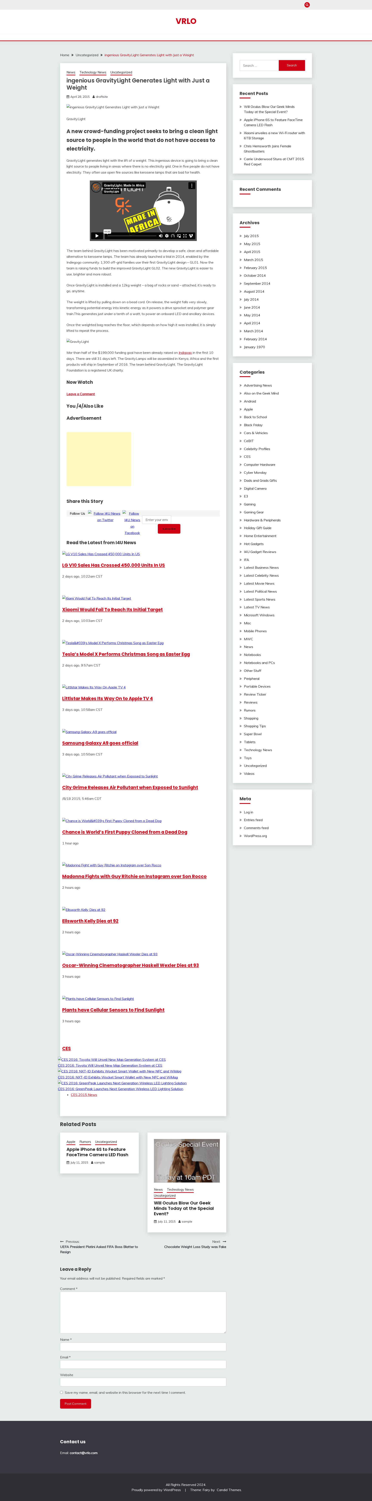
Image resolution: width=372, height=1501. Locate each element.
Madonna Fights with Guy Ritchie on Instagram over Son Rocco (134, 876)
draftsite (102, 97)
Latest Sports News (259, 599)
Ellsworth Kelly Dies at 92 (90, 921)
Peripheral (251, 678)
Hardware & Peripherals (262, 520)
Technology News (92, 72)
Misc (247, 623)
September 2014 (257, 283)
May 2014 (252, 315)
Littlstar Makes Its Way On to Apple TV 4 (107, 698)
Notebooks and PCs (259, 662)
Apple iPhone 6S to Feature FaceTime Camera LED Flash (97, 1152)
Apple (71, 1142)
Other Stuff (252, 670)
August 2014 (254, 291)
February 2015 (255, 268)
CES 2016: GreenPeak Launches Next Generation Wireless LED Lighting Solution (120, 1089)
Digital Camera (255, 488)
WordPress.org (255, 836)
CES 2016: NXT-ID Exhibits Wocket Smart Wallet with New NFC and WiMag (118, 1077)
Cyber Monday (255, 472)
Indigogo (185, 352)
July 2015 (251, 236)
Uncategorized (121, 72)
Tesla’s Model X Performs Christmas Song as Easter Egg (126, 654)
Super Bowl (253, 734)
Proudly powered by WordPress (157, 1490)
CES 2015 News (84, 1094)
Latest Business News (261, 567)
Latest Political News (260, 591)
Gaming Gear (254, 512)
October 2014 (255, 275)
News (71, 72)
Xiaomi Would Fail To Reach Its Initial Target (112, 609)
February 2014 (255, 339)
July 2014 (251, 299)
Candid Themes (229, 1490)
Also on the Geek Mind (261, 393)
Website (66, 1375)
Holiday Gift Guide (257, 528)
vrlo (186, 21)
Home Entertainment (260, 536)
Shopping (251, 718)
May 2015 (252, 244)
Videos (249, 773)
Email (65, 1357)
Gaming (250, 504)
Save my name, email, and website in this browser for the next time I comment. (125, 1392)
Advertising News (258, 385)
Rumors (85, 1142)
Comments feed (256, 828)
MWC (248, 639)
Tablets (250, 742)
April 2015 (252, 252)
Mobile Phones (255, 631)
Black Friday (253, 425)
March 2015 (253, 260)
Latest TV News (257, 607)
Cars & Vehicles (256, 433)
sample (99, 1162)
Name (66, 1339)
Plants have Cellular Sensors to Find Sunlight (113, 1010)
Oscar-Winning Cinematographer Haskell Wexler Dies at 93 (130, 965)
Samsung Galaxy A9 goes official (100, 743)
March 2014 (253, 331)
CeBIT (249, 441)
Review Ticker (255, 694)
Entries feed (253, 820)
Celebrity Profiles (257, 449)
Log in (248, 812)
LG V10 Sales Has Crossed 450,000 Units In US (113, 565)
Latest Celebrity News (261, 575)
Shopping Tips (255, 726)
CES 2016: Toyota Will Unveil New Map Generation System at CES (110, 1065)
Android (250, 401)
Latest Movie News (259, 583)
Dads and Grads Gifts (260, 480)
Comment (69, 1289)
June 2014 (252, 307)
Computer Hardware (259, 464)
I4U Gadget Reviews (260, 552)
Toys (248, 758)
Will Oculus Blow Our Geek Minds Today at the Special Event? (184, 1208)
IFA (246, 560)
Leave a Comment (81, 394)
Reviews (250, 702)
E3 (246, 496)
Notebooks (252, 655)
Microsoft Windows (259, 615)
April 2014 (252, 323)
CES (66, 1048)
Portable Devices (257, 686)
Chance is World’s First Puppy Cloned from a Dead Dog (124, 832)
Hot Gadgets (254, 544)
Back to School (255, 417)
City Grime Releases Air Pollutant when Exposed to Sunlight (130, 787)
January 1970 (254, 347)
